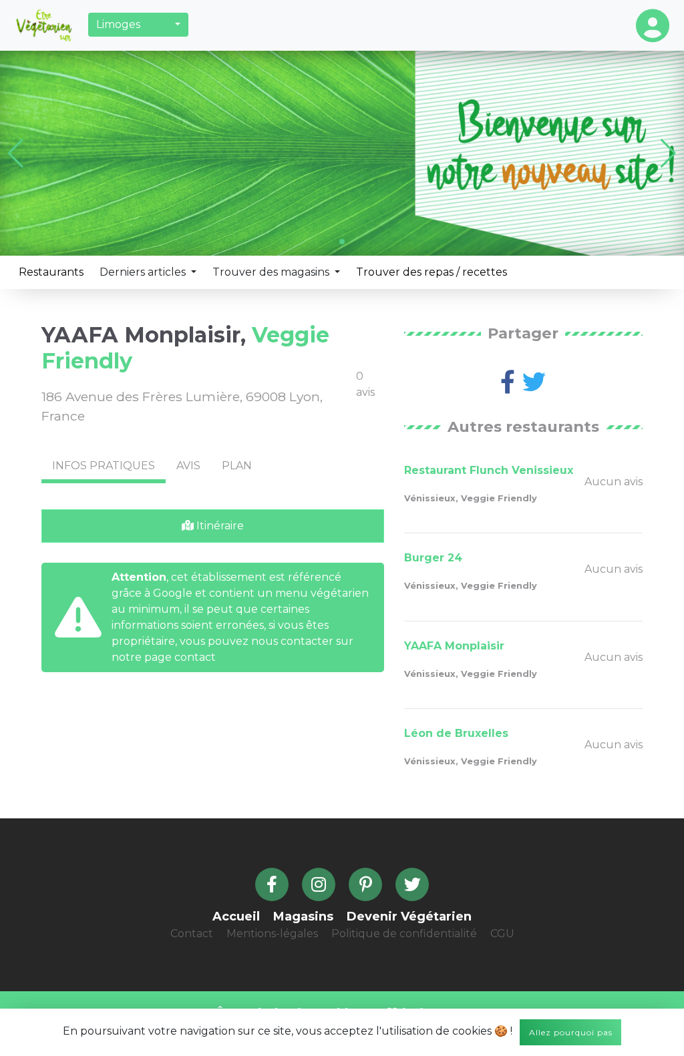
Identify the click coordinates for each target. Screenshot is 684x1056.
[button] (138, 25)
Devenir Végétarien (409, 916)
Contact (191, 933)
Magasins (303, 916)
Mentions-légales (272, 933)
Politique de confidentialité (404, 933)
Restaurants (51, 272)
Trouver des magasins (272, 272)
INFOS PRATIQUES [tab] (103, 465)
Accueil (236, 916)
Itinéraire (219, 525)
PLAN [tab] (237, 465)
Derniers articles (144, 272)
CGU (502, 933)
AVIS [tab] (188, 465)
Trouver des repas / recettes (431, 272)
